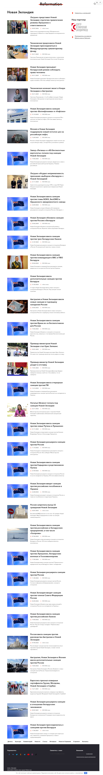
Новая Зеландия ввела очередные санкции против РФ (46, 383)
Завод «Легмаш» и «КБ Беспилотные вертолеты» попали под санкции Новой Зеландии (47, 153)
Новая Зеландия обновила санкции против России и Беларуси (47, 219)
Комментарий (27, 741)
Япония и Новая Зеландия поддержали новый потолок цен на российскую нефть (47, 132)
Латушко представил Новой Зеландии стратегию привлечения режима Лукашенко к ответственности (46, 21)
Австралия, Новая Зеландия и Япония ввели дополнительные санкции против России (48, 660)
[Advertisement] (84, 66)
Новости (37, 741)
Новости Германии (65, 741)
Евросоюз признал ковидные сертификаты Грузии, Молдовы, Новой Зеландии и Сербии (45, 683)
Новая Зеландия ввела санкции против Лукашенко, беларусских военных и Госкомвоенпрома (45, 554)
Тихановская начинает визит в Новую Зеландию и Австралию (47, 89)
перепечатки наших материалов (85, 757)
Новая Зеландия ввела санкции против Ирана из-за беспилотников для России (47, 323)
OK (85, 773)
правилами (89, 753)
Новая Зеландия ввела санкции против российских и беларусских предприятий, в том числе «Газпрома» (46, 529)
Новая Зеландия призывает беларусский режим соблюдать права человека (45, 70)
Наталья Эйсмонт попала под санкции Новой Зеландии (44, 404)
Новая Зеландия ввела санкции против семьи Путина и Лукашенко (46, 424)
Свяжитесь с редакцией (83, 13)
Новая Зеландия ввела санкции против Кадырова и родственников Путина (47, 465)
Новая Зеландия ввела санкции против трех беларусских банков (45, 237)
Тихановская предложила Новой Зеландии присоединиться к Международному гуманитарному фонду (46, 47)
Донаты (10, 741)
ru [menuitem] (97, 2)
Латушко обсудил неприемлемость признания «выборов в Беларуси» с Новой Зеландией (47, 176)
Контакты (85, 741)
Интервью (53, 741)
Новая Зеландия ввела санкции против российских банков (45, 615)
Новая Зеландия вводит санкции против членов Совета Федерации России (46, 595)
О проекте (76, 741)
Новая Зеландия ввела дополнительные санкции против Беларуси (46, 279)
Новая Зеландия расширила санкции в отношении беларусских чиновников (47, 704)
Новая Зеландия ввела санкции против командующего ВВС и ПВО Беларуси (46, 257)
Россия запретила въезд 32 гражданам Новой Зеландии (43, 506)
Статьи (45, 741)
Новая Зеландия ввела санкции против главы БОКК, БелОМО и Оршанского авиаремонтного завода (47, 199)
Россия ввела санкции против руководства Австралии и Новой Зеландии (45, 637)
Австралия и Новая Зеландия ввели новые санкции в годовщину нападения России (47, 302)
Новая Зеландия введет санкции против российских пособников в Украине (46, 486)
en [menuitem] (100, 2)
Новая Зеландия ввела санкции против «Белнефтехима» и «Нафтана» (48, 110)
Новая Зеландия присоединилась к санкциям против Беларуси (46, 726)
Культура (18, 741)
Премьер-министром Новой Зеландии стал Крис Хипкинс (44, 345)
